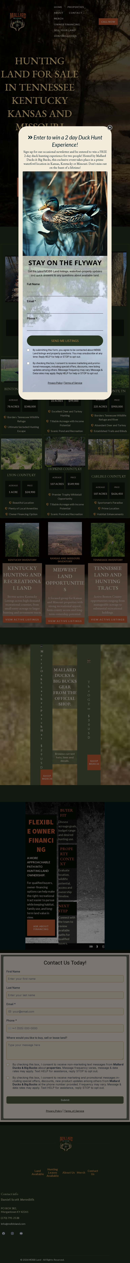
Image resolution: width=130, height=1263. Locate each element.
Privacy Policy (55, 383)
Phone (32, 318)
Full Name (33, 284)
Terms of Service (73, 383)
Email (31, 301)
